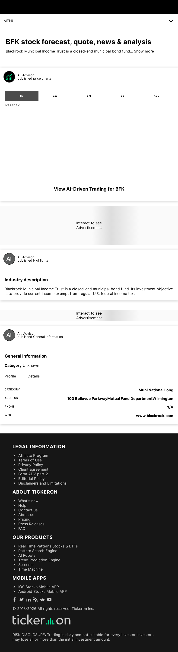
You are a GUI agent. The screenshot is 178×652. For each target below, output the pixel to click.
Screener (26, 564)
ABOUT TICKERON (35, 492)
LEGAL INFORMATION (39, 446)
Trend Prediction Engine (39, 560)
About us (26, 514)
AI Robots (26, 555)
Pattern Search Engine (37, 550)
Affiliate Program (33, 455)
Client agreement (33, 469)
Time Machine (30, 569)
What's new (28, 500)
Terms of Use (30, 460)
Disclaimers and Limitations (42, 483)
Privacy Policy (30, 464)
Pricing (24, 519)
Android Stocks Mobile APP (42, 591)
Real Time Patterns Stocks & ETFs (48, 546)
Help (22, 505)
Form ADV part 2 (33, 474)
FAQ (21, 528)
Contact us (28, 510)
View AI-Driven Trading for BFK (89, 189)
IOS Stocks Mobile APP (38, 586)
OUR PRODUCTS (33, 537)
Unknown (31, 365)
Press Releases (31, 524)
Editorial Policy (31, 478)
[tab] (21, 96)
